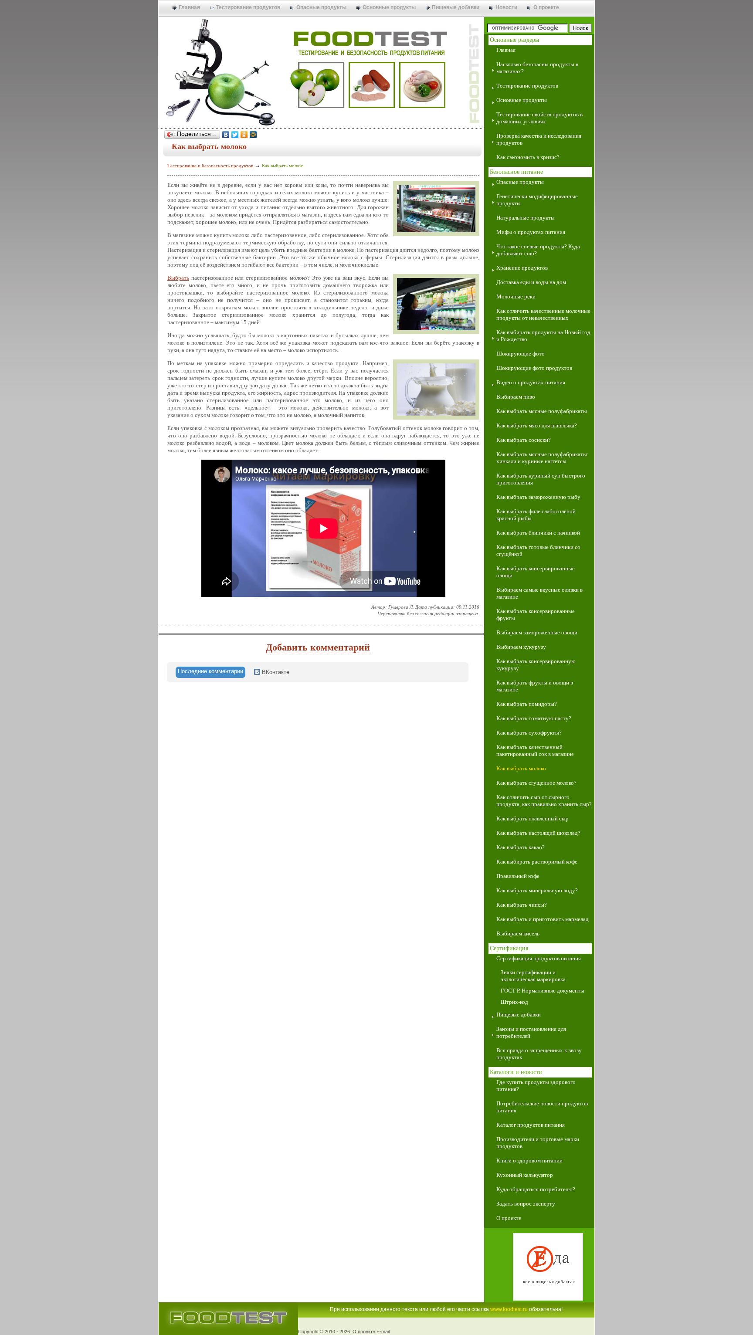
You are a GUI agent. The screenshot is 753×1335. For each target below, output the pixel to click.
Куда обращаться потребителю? (535, 1189)
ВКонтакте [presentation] (274, 672)
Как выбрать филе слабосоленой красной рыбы (536, 515)
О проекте (546, 7)
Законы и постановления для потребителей (531, 1032)
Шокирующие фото (520, 353)
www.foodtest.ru (509, 1309)
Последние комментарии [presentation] (210, 671)
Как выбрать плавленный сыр (532, 818)
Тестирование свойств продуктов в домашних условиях (539, 118)
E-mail (383, 1331)
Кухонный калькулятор (524, 1175)
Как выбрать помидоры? (526, 704)
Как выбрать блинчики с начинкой (538, 532)
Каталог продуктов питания (530, 1125)
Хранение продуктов (522, 267)
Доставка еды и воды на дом (531, 282)
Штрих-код (514, 1002)
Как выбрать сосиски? (523, 440)
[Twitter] (235, 134)
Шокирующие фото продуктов (534, 368)
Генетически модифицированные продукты (537, 200)
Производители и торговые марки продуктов (537, 1142)
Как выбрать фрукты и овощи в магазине (534, 686)
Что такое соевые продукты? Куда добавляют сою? (538, 250)
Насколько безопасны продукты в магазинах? (537, 68)
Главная (189, 7)
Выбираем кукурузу (521, 647)
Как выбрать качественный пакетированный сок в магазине (535, 750)
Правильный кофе (517, 876)
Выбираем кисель (517, 933)
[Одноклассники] (244, 134)
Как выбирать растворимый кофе (536, 861)
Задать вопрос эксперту (525, 1203)
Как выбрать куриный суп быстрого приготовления (540, 479)
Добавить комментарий (318, 647)
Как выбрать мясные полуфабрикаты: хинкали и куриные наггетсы (542, 457)
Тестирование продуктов (248, 7)
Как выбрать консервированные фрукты (535, 614)
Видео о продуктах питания (530, 382)
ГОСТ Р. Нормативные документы (542, 990)
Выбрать (178, 277)
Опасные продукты (321, 7)
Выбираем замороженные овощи (536, 632)
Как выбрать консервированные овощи (535, 572)
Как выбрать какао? (520, 847)
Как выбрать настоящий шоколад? (538, 833)
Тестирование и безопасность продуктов (210, 165)
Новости (506, 7)
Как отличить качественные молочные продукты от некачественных (543, 314)
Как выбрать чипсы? (521, 904)
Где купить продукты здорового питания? (536, 1085)
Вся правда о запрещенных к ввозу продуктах (539, 1054)
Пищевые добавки (455, 7)
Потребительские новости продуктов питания (542, 1107)
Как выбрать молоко (521, 768)
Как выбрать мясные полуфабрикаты (541, 411)
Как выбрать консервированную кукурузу (536, 664)
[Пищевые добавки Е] (539, 1267)
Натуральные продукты (525, 217)
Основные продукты (389, 7)
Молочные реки (516, 296)
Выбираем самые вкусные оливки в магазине (539, 593)
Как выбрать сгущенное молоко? (536, 782)
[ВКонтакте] (226, 134)
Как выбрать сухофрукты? (529, 732)
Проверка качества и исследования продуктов (538, 139)
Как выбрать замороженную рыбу (538, 497)
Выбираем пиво (515, 396)
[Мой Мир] (253, 134)
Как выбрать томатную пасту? (533, 718)
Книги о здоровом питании (529, 1160)
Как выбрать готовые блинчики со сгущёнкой (538, 550)
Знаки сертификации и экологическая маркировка (533, 976)
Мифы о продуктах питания (530, 232)
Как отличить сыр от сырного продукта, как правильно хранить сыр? (544, 800)
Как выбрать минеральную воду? (537, 890)
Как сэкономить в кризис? (528, 157)
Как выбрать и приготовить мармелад (542, 919)
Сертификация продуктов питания (538, 958)
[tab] (210, 672)
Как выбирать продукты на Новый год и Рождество (543, 335)
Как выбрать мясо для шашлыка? (536, 425)
